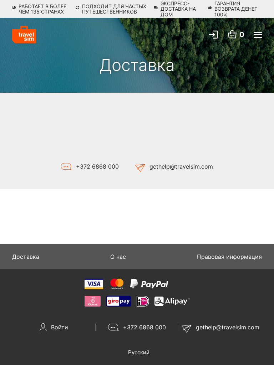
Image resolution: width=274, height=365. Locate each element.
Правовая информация (229, 256)
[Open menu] (258, 35)
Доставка (25, 256)
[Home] (24, 34)
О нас (118, 256)
